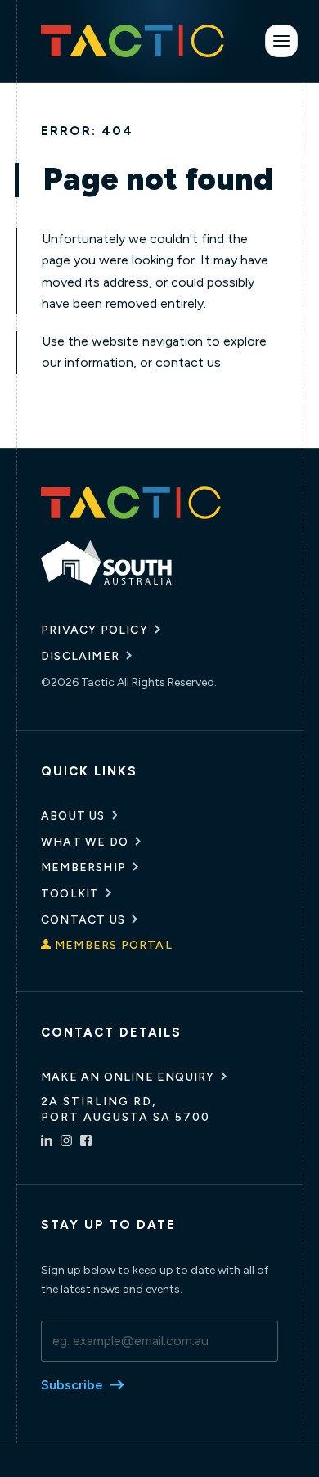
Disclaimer (80, 656)
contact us (188, 362)
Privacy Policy (94, 630)
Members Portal (114, 945)
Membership (83, 867)
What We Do (84, 842)
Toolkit (70, 894)
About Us (73, 816)
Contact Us (83, 920)
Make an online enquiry (127, 1077)
